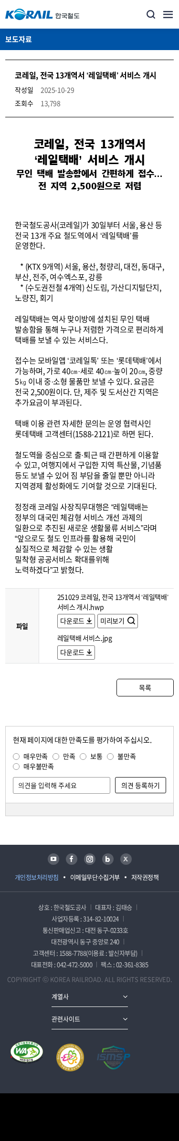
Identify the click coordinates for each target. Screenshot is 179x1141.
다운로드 (72, 620)
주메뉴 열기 (168, 14)
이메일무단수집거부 (95, 877)
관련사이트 (66, 1018)
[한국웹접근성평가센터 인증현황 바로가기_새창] (26, 1057)
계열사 (60, 996)
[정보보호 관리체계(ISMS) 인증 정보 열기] (113, 1057)
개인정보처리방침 (37, 877)
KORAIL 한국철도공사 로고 (42, 14)
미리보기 (113, 620)
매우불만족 (38, 766)
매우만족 (35, 756)
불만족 (126, 756)
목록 (145, 687)
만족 (69, 756)
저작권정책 (145, 877)
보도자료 (18, 39)
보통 (96, 756)
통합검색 (151, 14)
